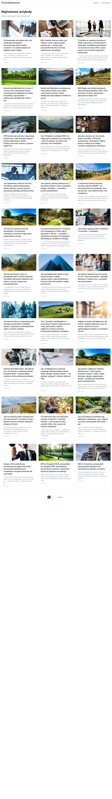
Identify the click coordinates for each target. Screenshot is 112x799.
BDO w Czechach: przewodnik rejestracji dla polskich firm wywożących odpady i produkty (91, 466)
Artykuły (96, 3)
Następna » (60, 497)
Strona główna (106, 3)
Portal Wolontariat (10, 2)
